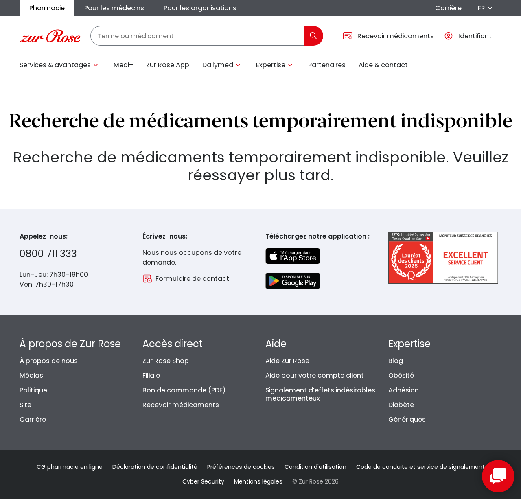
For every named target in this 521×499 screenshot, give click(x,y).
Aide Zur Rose (287, 360)
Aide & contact (383, 65)
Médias (31, 375)
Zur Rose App (167, 65)
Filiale (151, 375)
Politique (33, 390)
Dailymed (217, 65)
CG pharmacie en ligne (70, 467)
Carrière (448, 8)
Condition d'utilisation (315, 467)
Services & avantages (55, 65)
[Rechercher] (313, 36)
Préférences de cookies (241, 467)
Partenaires (327, 65)
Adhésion (403, 390)
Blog (395, 360)
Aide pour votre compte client (314, 375)
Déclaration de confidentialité (154, 467)
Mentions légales (258, 481)
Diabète (401, 404)
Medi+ (123, 65)
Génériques (407, 419)
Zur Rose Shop (165, 360)
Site (25, 404)
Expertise (270, 65)
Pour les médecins (114, 8)
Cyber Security (203, 481)
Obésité (401, 375)
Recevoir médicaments (180, 404)
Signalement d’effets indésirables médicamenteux (320, 394)
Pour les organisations (200, 8)
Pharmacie (47, 8)
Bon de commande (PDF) (183, 390)
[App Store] (292, 256)
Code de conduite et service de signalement (420, 467)
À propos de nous (49, 360)
